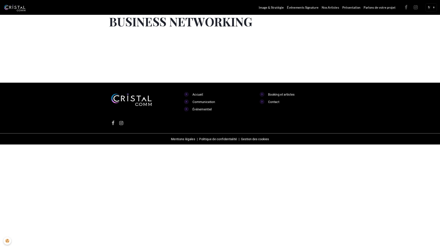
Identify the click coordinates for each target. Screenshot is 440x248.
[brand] (15, 7)
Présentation (351, 7)
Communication (203, 102)
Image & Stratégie (271, 7)
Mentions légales (183, 139)
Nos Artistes (330, 7)
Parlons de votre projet (379, 7)
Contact (273, 102)
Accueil (197, 94)
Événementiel (202, 109)
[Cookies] (7, 241)
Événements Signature (302, 7)
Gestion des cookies (255, 139)
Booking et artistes (281, 94)
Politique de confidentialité (218, 139)
